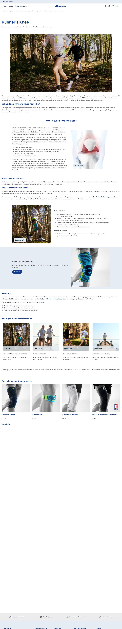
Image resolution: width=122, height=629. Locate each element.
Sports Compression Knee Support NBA (104, 414)
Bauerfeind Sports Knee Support (53, 299)
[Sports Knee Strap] (46, 398)
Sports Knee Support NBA (70, 414)
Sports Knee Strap (37, 414)
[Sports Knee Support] (16, 398)
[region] (61, 399)
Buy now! (17, 272)
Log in (5, 1)
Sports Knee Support (8, 414)
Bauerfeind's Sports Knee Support (100, 197)
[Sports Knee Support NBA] (76, 398)
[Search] (105, 6)
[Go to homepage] (61, 6)
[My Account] (109, 6)
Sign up (11, 1)
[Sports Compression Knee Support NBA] (106, 398)
